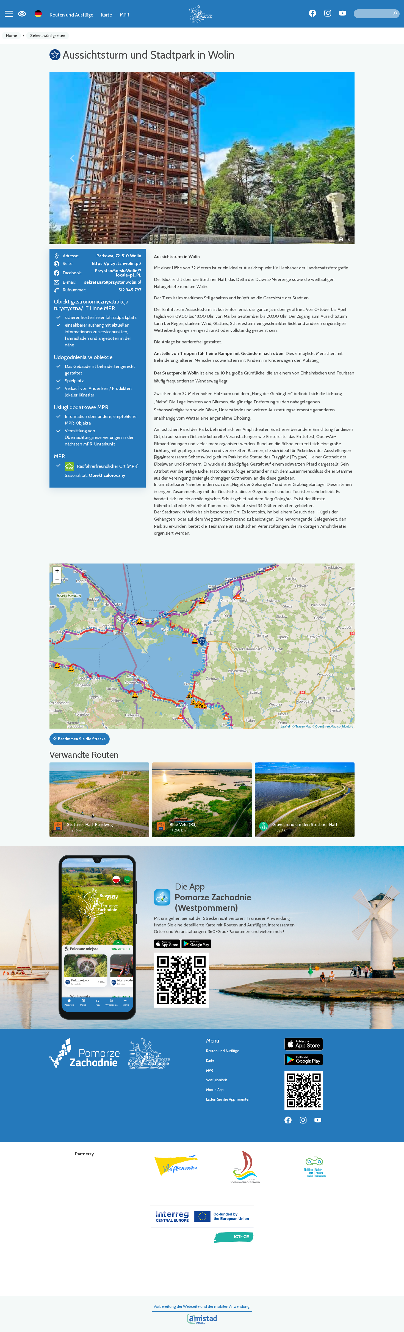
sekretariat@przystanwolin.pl (112, 282)
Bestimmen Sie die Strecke (81, 738)
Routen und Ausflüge (71, 15)
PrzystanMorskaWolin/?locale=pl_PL (118, 273)
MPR (124, 15)
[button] (72, 158)
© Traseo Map (301, 726)
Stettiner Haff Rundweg (90, 824)
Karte (106, 15)
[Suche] (395, 13)
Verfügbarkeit (216, 1080)
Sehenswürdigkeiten (47, 35)
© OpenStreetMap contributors (332, 726)
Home (11, 35)
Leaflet (285, 726)
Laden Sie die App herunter (228, 1099)
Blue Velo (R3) (183, 824)
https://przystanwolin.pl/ (116, 263)
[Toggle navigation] (8, 13)
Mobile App (214, 1090)
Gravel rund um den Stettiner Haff (304, 824)
